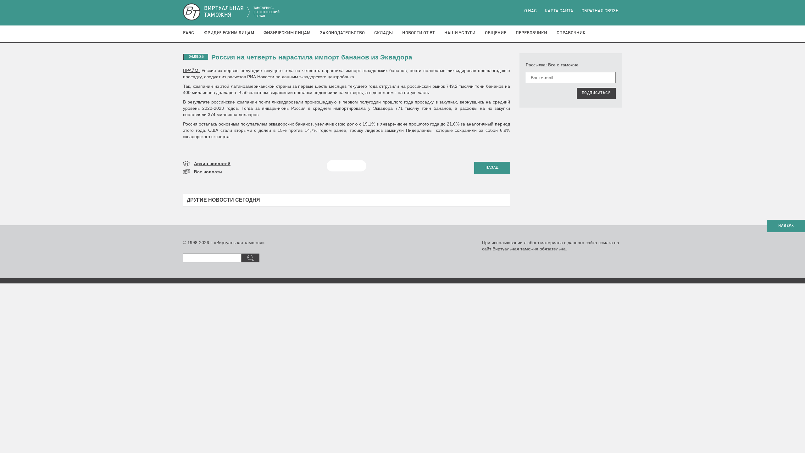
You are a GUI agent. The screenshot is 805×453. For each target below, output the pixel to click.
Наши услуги (459, 33)
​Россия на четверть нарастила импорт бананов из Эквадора (311, 57)
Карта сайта (559, 11)
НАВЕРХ (786, 226)
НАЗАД (492, 168)
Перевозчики (531, 33)
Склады (383, 33)
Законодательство (342, 33)
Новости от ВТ (418, 33)
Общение (495, 33)
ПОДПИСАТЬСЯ (596, 93)
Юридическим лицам (228, 33)
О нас (530, 11)
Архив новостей (212, 163)
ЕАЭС (188, 33)
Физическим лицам (287, 33)
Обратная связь (600, 11)
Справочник (571, 33)
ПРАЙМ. (191, 70)
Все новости (208, 171)
